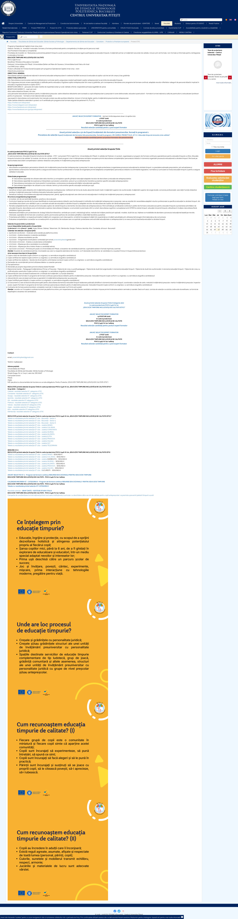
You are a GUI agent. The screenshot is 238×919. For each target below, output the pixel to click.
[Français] (235, 20)
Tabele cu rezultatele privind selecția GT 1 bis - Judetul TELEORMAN (32, 445)
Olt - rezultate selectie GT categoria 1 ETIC (23, 400)
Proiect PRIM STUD (38, 28)
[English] (230, 20)
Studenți (178, 23)
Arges (10, 407)
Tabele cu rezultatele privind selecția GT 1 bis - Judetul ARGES (30, 425)
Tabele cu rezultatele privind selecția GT (23, 486)
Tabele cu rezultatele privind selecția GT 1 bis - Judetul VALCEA (30, 441)
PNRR (24, 28)
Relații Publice (214, 23)
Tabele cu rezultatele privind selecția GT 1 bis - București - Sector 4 (32, 421)
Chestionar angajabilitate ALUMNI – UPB (148, 32)
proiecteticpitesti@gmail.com (23, 357)
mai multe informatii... (224, 92)
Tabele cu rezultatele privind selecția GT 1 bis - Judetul (27, 459)
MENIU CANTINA (185, 32)
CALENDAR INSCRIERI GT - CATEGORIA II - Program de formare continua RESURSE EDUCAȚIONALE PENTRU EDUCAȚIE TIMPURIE (56, 482)
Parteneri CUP (87, 32)
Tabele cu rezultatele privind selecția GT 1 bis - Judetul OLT (29, 443)
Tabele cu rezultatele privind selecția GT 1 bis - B (25, 470)
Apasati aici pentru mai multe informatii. (166, 917)
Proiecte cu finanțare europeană (117, 42)
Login (218, 151)
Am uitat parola (218, 156)
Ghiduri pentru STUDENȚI (195, 23)
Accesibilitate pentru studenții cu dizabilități (202, 28)
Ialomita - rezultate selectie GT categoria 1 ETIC (25, 398)
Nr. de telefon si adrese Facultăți (95, 23)
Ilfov (9, 409)
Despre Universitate (16, 23)
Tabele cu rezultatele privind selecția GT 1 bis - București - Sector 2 (32, 418)
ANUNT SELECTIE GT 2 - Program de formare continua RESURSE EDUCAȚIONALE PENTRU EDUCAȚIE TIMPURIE (49, 475)
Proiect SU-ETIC (56, 28)
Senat (157, 23)
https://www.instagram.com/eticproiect (22, 105)
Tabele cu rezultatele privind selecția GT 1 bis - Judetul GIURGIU (31, 432)
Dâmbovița (12, 412)
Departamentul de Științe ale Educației (80, 42)
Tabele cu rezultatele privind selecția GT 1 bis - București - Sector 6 (32, 423)
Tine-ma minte (218, 147)
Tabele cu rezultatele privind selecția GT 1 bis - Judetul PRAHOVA (31, 439)
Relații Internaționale (9, 28)
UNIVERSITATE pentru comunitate (103, 28)
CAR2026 (171, 32)
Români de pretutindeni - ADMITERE (137, 23)
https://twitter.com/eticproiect (19, 103)
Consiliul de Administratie (69, 23)
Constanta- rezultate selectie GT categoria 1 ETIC (26, 393)
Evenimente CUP (175, 28)
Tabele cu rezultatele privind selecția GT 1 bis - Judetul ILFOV (30, 436)
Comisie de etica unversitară (153, 28)
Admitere (115, 23)
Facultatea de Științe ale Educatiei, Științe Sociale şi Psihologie (41, 42)
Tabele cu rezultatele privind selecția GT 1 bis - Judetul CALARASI (31, 427)
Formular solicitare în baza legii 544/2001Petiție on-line (218, 197)
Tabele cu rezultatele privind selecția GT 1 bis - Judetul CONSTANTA (32, 430)
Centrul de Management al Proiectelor (42, 23)
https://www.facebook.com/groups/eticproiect (25, 109)
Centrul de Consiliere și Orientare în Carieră (113, 32)
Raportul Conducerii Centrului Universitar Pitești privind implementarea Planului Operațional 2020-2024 (39, 32)
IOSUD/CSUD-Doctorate (130, 28)
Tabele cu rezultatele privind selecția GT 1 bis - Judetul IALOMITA (31, 434)
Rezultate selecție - (30, 491)
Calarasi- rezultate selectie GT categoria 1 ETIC (25, 391)
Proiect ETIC (10, 37)
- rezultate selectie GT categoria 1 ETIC (26, 407)
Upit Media (209, 128)
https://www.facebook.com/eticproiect (22, 107)
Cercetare (100, 42)
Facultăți (167, 23)
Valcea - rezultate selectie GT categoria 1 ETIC (24, 405)
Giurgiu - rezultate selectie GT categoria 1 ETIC (25, 396)
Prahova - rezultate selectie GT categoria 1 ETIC (25, 402)
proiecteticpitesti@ (60, 240)
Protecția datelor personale (76, 28)
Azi (220, 211)
